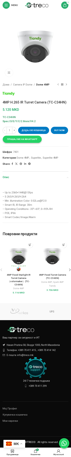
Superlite (36, 157)
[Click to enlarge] (9, 73)
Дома (6, 84)
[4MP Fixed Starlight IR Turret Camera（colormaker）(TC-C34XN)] (19, 256)
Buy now (59, 130)
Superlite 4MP (50, 157)
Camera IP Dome (22, 84)
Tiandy (52, 286)
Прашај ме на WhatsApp (22, 139)
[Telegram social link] (29, 164)
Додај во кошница (34, 130)
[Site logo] (36, 5)
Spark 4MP (58, 282)
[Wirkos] (19, 311)
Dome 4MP (42, 84)
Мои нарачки (10, 420)
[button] (22, 139)
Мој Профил (10, 408)
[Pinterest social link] (21, 164)
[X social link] (16, 164)
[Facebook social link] (12, 164)
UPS (52, 311)
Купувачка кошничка (15, 414)
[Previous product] (58, 85)
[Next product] (66, 85)
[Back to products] (62, 85)
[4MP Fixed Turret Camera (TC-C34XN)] (52, 256)
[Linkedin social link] (25, 164)
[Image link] (21, 329)
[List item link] (35, 350)
